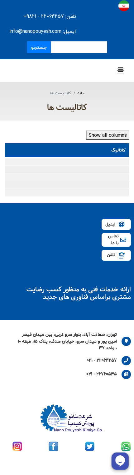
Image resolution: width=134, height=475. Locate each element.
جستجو (39, 47)
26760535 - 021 (101, 374)
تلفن (111, 254)
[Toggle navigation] (120, 70)
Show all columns (108, 135)
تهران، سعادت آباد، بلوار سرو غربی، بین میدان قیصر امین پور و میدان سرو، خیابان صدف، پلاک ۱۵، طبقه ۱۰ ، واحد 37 (67, 341)
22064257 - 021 (102, 360)
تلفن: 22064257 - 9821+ (49, 16)
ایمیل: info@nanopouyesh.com (42, 31)
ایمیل (110, 224)
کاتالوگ (118, 150)
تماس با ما (113, 239)
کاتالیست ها (67, 107)
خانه (81, 93)
